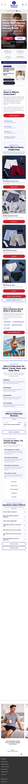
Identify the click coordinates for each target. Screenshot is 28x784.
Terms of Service (5, 766)
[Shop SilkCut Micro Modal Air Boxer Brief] (14, 167)
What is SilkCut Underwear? (10, 511)
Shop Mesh (14, 256)
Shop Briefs (14, 290)
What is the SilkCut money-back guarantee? (11, 539)
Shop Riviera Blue (14, 332)
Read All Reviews (14, 432)
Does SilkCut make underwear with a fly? (12, 534)
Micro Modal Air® (14, 489)
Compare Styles (14, 485)
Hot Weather (14, 493)
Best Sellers (14, 481)
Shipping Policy (4, 764)
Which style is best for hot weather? (12, 530)
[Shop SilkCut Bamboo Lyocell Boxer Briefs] (14, 202)
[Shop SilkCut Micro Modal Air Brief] (14, 271)
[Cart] (25, 4)
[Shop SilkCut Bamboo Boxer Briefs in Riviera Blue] (14, 346)
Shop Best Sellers (20, 38)
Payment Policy (4, 771)
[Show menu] (1, 4)
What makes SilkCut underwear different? (11, 516)
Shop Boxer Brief (14, 186)
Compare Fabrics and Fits (14, 300)
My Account (4, 781)
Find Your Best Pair (8, 38)
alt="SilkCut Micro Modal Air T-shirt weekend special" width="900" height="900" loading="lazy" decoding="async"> (20, 75)
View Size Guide (14, 547)
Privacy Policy (4, 769)
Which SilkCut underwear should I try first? (12, 525)
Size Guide (14, 496)
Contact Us (4, 774)
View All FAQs (14, 543)
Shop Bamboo (14, 221)
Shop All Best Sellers (14, 296)
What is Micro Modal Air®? (10, 521)
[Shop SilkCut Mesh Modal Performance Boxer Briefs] (14, 236)
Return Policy (4, 761)
